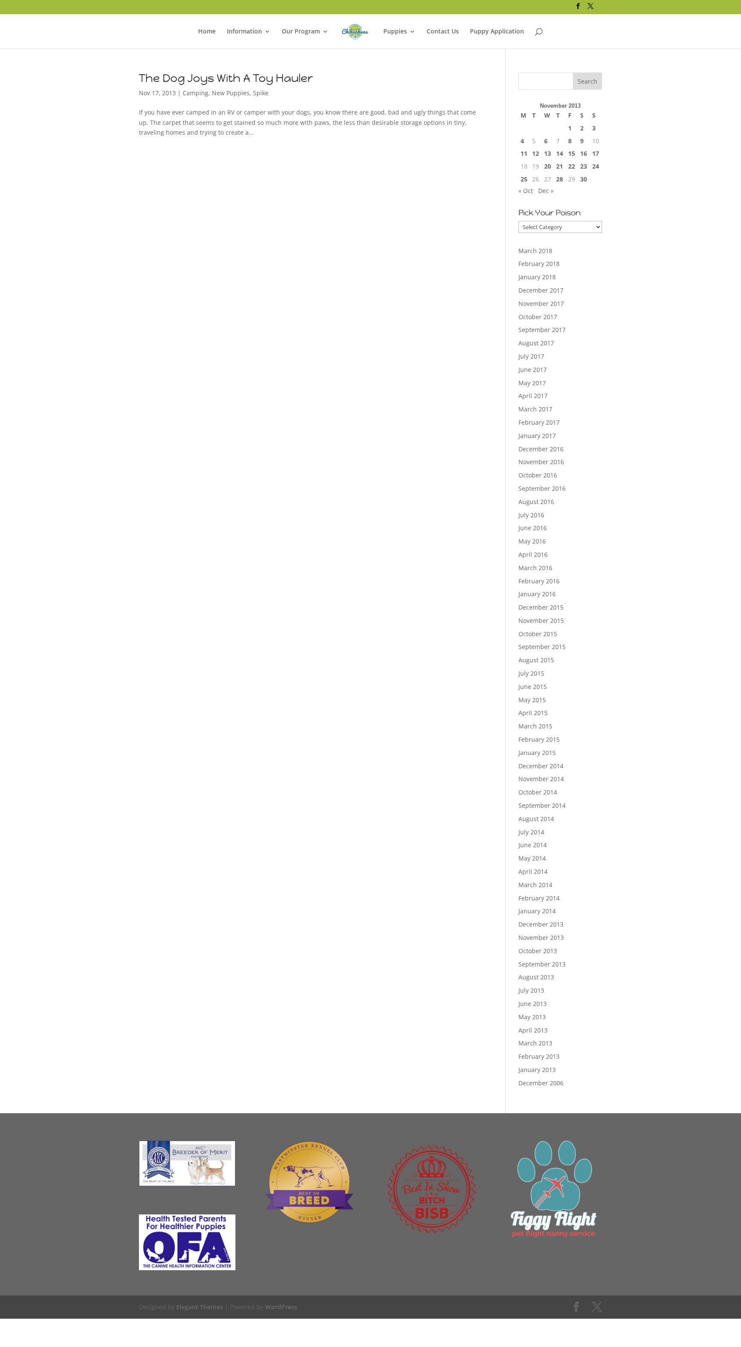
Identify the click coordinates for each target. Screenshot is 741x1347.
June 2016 (532, 528)
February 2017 (539, 422)
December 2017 (540, 290)
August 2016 (536, 502)
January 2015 (537, 753)
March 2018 (535, 251)
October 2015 (537, 634)
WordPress (281, 1307)
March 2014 (535, 885)
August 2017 (536, 343)
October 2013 (537, 951)
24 (595, 166)
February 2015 (539, 739)
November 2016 (541, 462)
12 (535, 153)
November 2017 (541, 303)
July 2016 (531, 515)
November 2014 (541, 779)
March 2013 (535, 1043)
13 (547, 153)
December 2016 (540, 449)
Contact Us (443, 31)
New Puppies (231, 93)
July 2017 (531, 356)
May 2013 (532, 1017)
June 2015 (532, 687)
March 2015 (535, 726)
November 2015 (541, 620)
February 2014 (539, 898)
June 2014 (532, 845)
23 (583, 166)
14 (559, 153)
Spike (260, 93)
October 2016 (537, 475)
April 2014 (533, 871)
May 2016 (532, 541)
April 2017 (533, 396)
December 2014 (540, 766)
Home (207, 31)
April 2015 (533, 713)
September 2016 (542, 488)
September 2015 (542, 647)
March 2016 (535, 568)
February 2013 (539, 1056)
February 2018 (539, 264)
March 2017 (535, 409)
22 (571, 166)
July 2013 (531, 990)
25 (524, 179)
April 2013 (533, 1030)
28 (559, 179)
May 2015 (532, 700)
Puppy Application (497, 31)
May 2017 (532, 383)
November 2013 (541, 937)
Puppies (395, 31)
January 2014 (537, 911)
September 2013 (542, 964)
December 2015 (540, 607)
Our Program (301, 31)
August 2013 (536, 977)
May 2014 (532, 858)
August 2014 (536, 819)
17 (595, 153)
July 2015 (531, 673)
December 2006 (540, 1083)
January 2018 (537, 277)
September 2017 (542, 330)
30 (583, 179)
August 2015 (536, 660)
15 (571, 153)
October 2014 (537, 792)
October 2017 (537, 317)
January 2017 (537, 436)
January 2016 (537, 594)
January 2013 (537, 1070)
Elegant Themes (199, 1307)
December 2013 (540, 924)
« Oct (525, 191)
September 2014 (542, 805)
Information (244, 31)
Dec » (546, 191)
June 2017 (532, 369)
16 (583, 153)
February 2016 (539, 581)
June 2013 (532, 1004)
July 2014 (531, 832)
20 (547, 166)
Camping (195, 93)
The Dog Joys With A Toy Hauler (226, 78)
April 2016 (533, 554)
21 (559, 166)
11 (524, 153)
